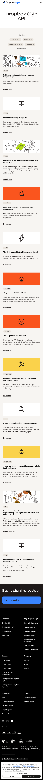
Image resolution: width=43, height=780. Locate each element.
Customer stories (8, 701)
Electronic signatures (31, 623)
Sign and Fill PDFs (30, 631)
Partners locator (29, 701)
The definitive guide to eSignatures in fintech (20, 252)
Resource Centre (7, 706)
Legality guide (7, 710)
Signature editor (29, 645)
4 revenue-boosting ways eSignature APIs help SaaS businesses (21, 467)
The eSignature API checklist (14, 336)
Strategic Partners (30, 697)
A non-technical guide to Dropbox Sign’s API (20, 423)
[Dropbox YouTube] (12, 721)
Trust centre (6, 714)
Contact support (7, 668)
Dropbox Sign (6, 623)
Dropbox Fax (6, 631)
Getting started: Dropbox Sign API (10, 686)
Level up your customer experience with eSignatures (18, 208)
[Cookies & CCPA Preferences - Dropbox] (21, 770)
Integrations (6, 635)
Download (7, 224)
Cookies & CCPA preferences (7, 673)
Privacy (26, 668)
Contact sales (6, 664)
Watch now (7, 89)
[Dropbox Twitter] (3, 721)
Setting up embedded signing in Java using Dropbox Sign (19, 76)
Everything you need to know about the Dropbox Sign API (18, 560)
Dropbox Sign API (8, 627)
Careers (26, 660)
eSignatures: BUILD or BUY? (14, 293)
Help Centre (6, 660)
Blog (3, 697)
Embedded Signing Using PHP (15, 117)
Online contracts (29, 635)
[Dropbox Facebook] (7, 721)
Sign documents (29, 627)
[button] (40, 2)
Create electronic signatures (29, 640)
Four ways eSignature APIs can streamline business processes (19, 379)
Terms (26, 664)
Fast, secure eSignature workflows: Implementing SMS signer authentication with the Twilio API (21, 513)
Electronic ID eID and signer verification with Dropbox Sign (20, 161)
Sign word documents (31, 649)
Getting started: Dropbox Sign (10, 680)
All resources (21, 48)
